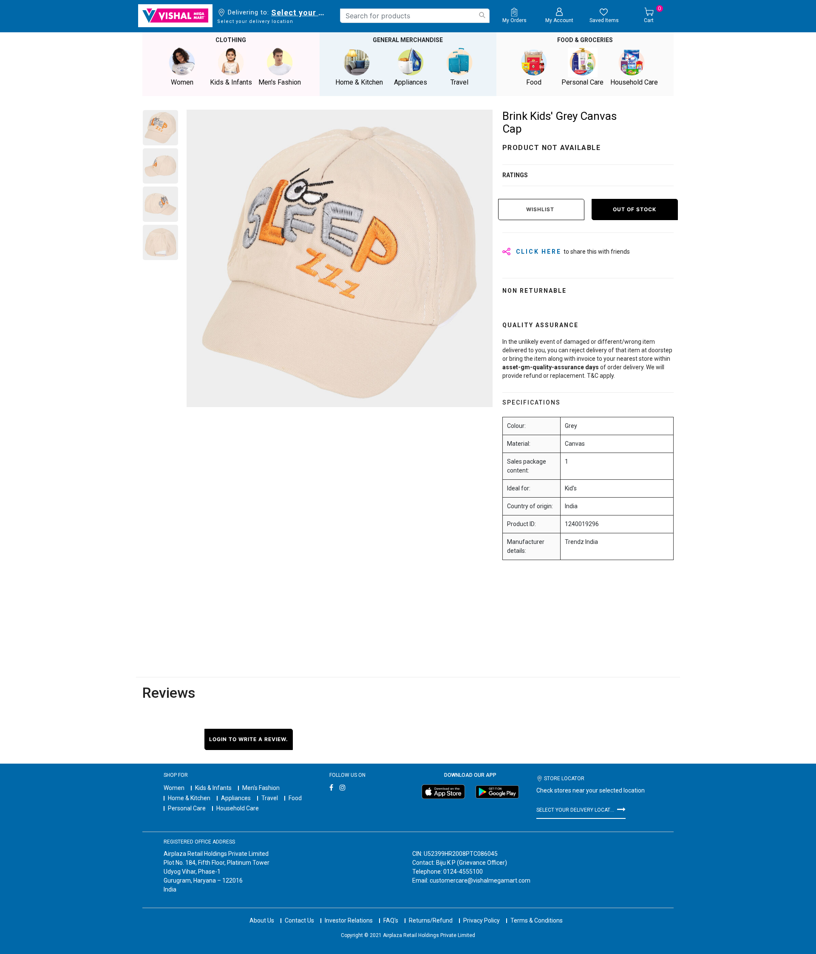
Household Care (237, 808)
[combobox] (415, 15)
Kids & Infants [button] (231, 82)
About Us (261, 920)
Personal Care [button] (582, 82)
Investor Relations (349, 920)
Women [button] (182, 82)
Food (295, 798)
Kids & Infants (213, 787)
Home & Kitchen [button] (359, 82)
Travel (269, 798)
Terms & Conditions (536, 920)
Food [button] (533, 82)
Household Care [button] (634, 82)
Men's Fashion (261, 787)
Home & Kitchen (189, 798)
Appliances (236, 798)
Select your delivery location (299, 12)
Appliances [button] (410, 82)
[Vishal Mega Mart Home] (175, 15)
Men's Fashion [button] (279, 82)
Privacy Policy (481, 920)
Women (174, 787)
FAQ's (390, 920)
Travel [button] (459, 82)
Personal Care (187, 808)
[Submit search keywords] (482, 15)
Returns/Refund (431, 920)
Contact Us (299, 920)
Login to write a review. (248, 739)
